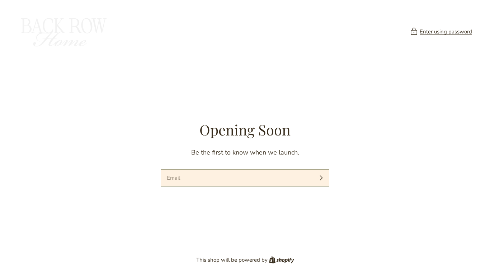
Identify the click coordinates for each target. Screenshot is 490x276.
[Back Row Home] (63, 32)
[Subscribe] (321, 177)
